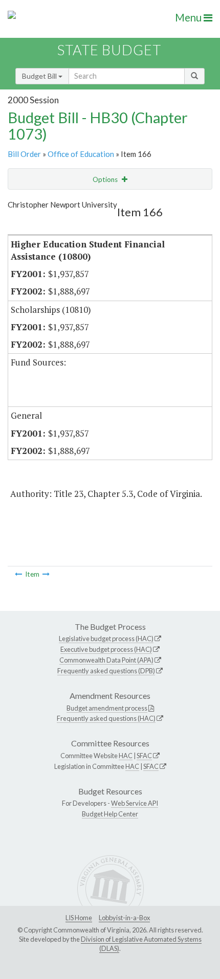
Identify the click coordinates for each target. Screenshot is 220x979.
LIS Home (78, 918)
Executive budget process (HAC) (106, 649)
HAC (126, 756)
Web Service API (134, 803)
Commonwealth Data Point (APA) (106, 660)
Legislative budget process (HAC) (106, 638)
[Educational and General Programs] (18, 574)
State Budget (109, 49)
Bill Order (24, 153)
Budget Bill (40, 76)
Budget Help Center (110, 814)
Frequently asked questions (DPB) (106, 671)
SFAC (144, 756)
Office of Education (81, 153)
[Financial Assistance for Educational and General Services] (46, 574)
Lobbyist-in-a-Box (124, 918)
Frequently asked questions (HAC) (106, 718)
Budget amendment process (107, 708)
